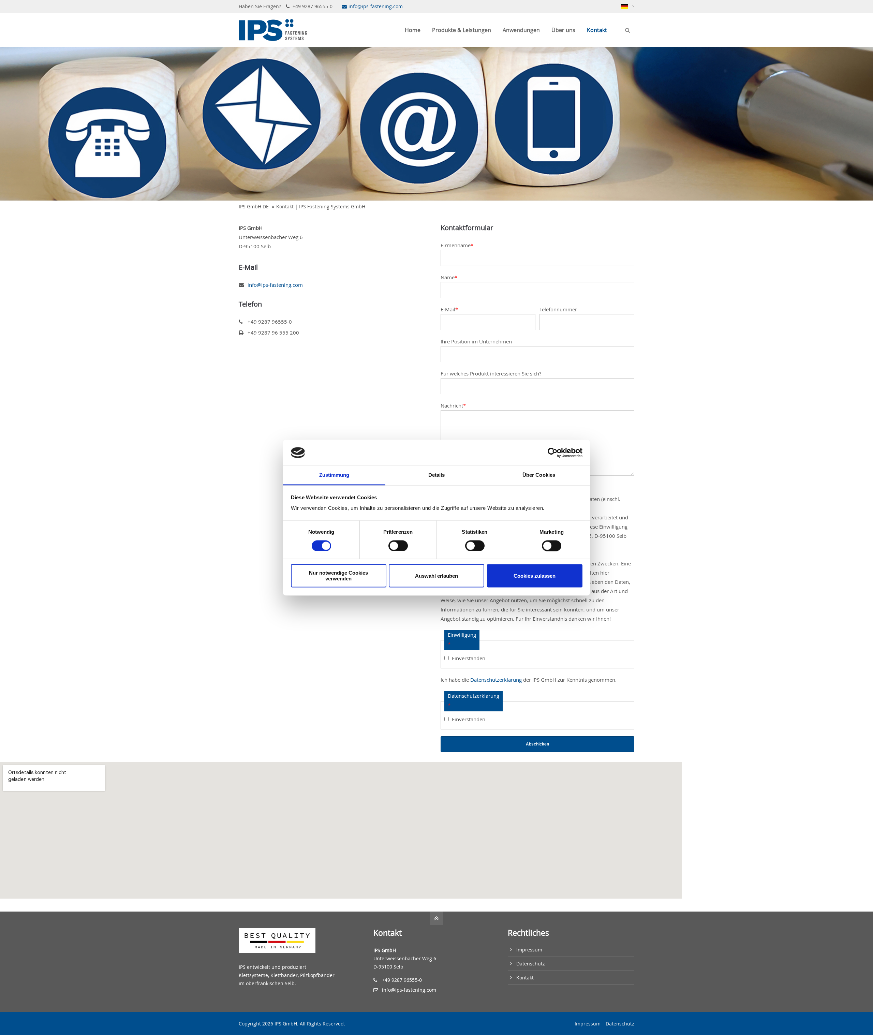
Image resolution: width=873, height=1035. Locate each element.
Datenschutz (530, 963)
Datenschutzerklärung (496, 679)
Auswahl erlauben (436, 576)
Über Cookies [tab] (538, 475)
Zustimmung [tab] (334, 475)
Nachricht (453, 405)
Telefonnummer (558, 309)
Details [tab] (436, 475)
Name (449, 277)
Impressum (529, 949)
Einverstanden (468, 658)
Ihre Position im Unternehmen (476, 341)
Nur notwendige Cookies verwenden (338, 576)
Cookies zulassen (535, 576)
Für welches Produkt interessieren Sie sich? (491, 373)
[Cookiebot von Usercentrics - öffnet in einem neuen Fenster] (552, 452)
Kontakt (525, 977)
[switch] (398, 545)
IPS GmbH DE (254, 207)
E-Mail (449, 309)
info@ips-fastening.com (376, 6)
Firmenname (457, 245)
